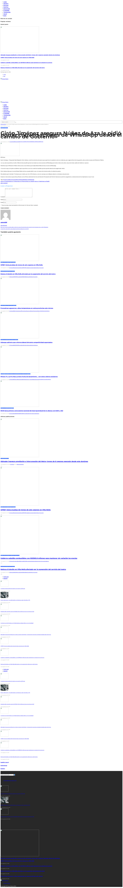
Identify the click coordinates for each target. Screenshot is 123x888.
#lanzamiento (20, 379)
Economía (6, 10)
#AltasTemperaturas (17, 311)
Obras (7, 458)
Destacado (3, 271)
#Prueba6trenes (28, 267)
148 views (11, 276)
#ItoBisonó (21, 561)
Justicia (2, 127)
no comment (12, 141)
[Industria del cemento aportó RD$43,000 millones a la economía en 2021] (4, 609)
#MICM (21, 413)
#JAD (19, 413)
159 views (11, 379)
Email (2, 202)
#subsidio (31, 561)
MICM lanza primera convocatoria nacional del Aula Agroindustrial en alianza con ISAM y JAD (32, 411)
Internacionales (23, 373)
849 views (41, 141)
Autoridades (3, 262)
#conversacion (22, 141)
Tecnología (6, 12)
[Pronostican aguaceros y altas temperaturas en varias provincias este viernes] (20, 303)
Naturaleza (9, 305)
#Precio (27, 561)
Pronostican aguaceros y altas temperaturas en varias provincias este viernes (27, 308)
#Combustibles (16, 561)
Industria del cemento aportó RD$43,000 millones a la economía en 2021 (17, 611)
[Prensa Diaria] (4, 79)
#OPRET (23, 267)
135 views (11, 345)
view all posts (4, 225)
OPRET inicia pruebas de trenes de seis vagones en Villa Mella (17, 57)
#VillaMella (24, 276)
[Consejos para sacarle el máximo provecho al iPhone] (4, 586)
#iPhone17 (15, 379)
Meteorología (4, 305)
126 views (12, 464)
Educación (6, 8)
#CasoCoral (17, 141)
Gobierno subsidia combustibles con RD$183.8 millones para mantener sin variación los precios (26, 62)
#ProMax (24, 379)
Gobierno (17, 555)
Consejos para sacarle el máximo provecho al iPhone (13, 588)
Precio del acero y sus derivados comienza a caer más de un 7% (15, 600)
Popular (6, 576)
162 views (11, 413)
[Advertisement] (61, 90)
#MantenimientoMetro (17, 267)
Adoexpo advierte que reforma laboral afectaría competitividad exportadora (26, 342)
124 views (11, 561)
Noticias (5, 5)
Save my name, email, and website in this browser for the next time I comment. (20, 205)
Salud (5, 14)
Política (5, 7)
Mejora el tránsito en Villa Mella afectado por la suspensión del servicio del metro (23, 67)
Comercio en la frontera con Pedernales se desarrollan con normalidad (17, 623)
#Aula (14, 413)
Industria (12, 339)
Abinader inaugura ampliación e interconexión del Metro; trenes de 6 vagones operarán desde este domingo (30, 55)
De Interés (3, 339)
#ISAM (16, 413)
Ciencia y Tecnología (5, 373)
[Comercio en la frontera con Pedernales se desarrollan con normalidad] (4, 620)
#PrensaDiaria (19, 276)
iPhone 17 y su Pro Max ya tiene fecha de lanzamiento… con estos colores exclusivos (29, 376)
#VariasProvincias (33, 311)
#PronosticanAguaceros (25, 311)
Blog (4, 15)
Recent (5, 578)
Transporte (13, 262)
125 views (11, 267)
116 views (11, 311)
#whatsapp (37, 141)
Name (2, 199)
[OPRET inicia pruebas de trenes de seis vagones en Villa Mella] (20, 260)
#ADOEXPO (15, 345)
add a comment (4, 183)
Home (5, 2)
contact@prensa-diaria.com (9, 780)
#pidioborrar (33, 141)
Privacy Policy (6, 883)
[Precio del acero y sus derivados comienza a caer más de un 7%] (4, 597)
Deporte (5, 3)
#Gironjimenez (28, 141)
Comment (3, 196)
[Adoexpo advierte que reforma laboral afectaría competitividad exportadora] (20, 338)
